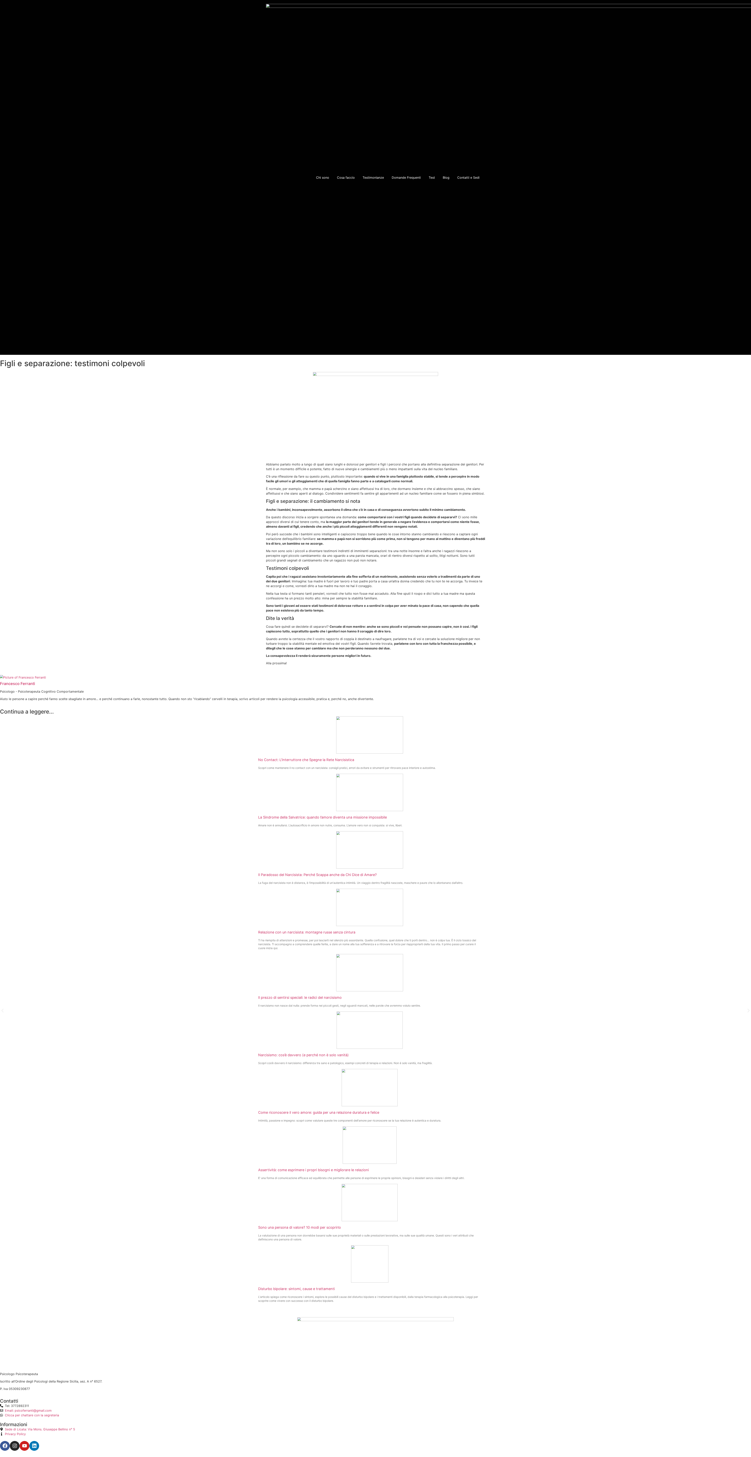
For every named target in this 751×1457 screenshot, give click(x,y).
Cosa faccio (346, 177)
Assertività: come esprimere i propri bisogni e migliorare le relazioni (313, 1170)
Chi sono (322, 177)
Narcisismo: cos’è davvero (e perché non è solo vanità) (303, 1055)
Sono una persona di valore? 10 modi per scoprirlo (299, 1227)
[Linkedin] (34, 1446)
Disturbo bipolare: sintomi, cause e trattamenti (296, 1289)
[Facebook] (5, 1446)
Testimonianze (373, 177)
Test (432, 177)
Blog (446, 177)
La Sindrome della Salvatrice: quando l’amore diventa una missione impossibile (322, 817)
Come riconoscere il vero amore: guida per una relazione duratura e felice (318, 1112)
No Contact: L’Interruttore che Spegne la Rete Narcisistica (306, 760)
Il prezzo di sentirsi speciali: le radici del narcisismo (300, 997)
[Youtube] (24, 1446)
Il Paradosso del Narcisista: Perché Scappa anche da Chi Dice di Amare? (317, 875)
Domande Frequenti (406, 177)
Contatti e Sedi (468, 177)
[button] (2, 1010)
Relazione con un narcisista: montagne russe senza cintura (306, 932)
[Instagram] (15, 1446)
